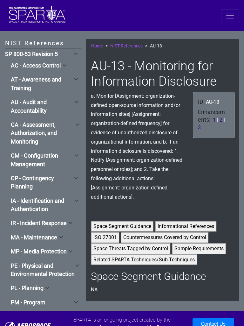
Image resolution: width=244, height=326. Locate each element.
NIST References (126, 46)
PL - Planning (27, 288)
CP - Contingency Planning (32, 182)
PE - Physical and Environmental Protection (43, 270)
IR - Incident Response (39, 223)
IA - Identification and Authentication (37, 205)
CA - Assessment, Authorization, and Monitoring (34, 133)
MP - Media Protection (39, 251)
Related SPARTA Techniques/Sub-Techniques (144, 260)
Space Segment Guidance (122, 226)
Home (97, 46)
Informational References (186, 226)
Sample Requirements (199, 248)
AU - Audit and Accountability (29, 106)
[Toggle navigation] (230, 15)
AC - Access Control (36, 65)
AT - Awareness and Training (36, 83)
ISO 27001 (105, 237)
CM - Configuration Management (34, 159)
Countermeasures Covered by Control (164, 237)
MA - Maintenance (34, 237)
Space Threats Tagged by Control (130, 248)
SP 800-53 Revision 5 (31, 54)
